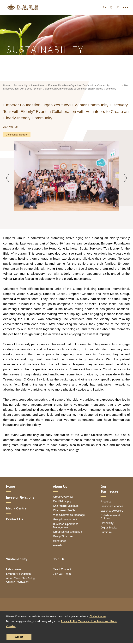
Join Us (59, 559)
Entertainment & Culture (110, 517)
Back (127, 85)
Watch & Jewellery (112, 510)
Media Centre (16, 508)
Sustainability (20, 85)
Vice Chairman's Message (69, 514)
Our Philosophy (62, 501)
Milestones (59, 540)
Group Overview (63, 496)
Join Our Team (62, 573)
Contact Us (14, 519)
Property (106, 501)
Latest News (37, 85)
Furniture (106, 532)
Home (6, 85)
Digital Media (108, 527)
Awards (57, 545)
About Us (60, 486)
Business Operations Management (65, 525)
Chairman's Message (66, 505)
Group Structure (63, 536)
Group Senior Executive (67, 531)
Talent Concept (62, 569)
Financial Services (112, 506)
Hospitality (107, 523)
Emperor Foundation (18, 573)
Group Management (65, 519)
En (104, 7)
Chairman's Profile (64, 510)
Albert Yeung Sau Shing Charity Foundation (20, 580)
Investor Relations (20, 497)
